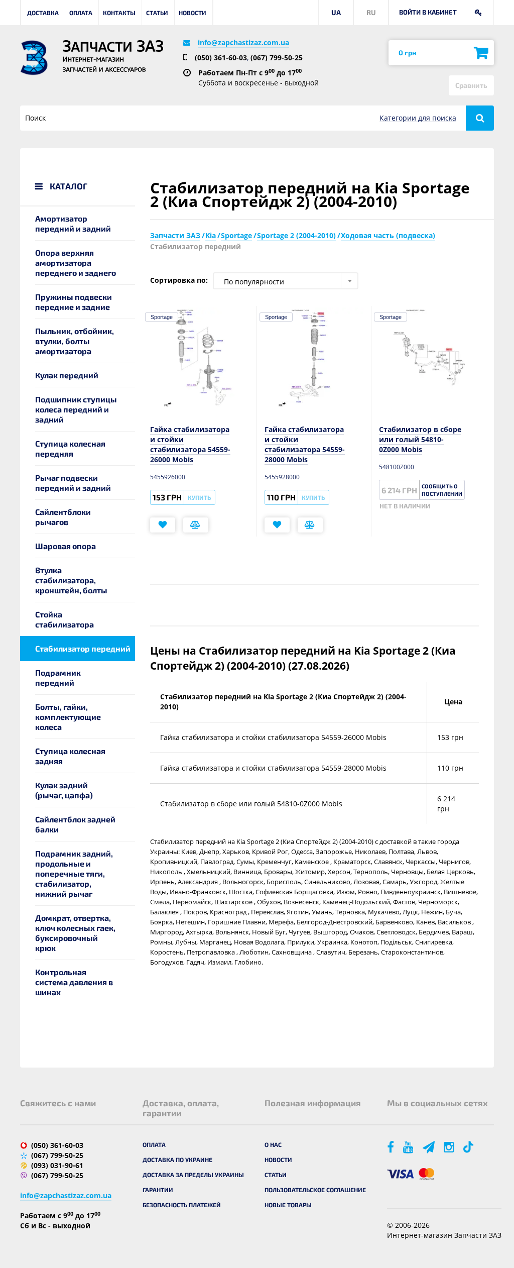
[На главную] (34, 57)
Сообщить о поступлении (442, 490)
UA (336, 12)
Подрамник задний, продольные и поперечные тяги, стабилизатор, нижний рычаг (74, 873)
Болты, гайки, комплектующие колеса (68, 716)
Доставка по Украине (177, 1159)
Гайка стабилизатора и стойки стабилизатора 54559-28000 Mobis (305, 444)
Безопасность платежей (182, 1204)
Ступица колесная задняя (70, 756)
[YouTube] (409, 1146)
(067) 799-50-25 (276, 57)
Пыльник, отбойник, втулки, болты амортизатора (74, 341)
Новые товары (288, 1204)
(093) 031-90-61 (57, 1165)
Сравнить (471, 85)
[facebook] (391, 1146)
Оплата (80, 12)
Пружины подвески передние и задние (73, 301)
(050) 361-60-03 (221, 57)
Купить (199, 497)
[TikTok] (470, 1146)
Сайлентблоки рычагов (63, 516)
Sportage (162, 317)
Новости (192, 12)
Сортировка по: (179, 280)
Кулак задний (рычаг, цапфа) (64, 790)
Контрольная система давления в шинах (74, 982)
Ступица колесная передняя (70, 448)
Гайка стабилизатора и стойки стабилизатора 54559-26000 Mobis (190, 444)
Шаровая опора (65, 546)
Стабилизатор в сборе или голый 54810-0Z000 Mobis (420, 439)
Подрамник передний (58, 677)
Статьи (157, 12)
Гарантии (158, 1189)
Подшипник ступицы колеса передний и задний (76, 409)
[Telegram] (429, 1146)
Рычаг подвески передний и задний (73, 482)
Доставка (43, 12)
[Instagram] (450, 1146)
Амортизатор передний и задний (73, 223)
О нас (273, 1144)
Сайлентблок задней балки (75, 824)
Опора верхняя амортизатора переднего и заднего (75, 262)
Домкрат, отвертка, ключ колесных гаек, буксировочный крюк (75, 933)
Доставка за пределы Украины (193, 1174)
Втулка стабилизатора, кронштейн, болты (71, 580)
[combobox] (285, 280)
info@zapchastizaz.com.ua (243, 42)
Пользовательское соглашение (315, 1189)
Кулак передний (66, 375)
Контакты (119, 12)
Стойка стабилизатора (64, 619)
